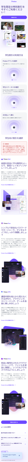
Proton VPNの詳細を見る (8, 320)
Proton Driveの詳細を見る (7, 385)
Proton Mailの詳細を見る (7, 185)
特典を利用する (14, 422)
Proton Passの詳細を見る (7, 253)
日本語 (4, 451)
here (6, 456)
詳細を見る (14, 17)
